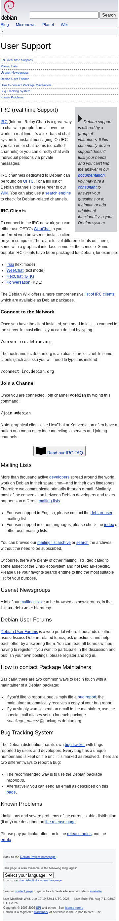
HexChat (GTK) (20, 276)
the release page (60, 822)
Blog (5, 24)
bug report (87, 697)
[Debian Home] (9, 10)
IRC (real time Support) (17, 60)
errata (6, 839)
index (109, 524)
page (11, 792)
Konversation (18, 282)
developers (59, 477)
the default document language (41, 880)
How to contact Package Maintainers (26, 85)
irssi (10, 264)
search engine (58, 193)
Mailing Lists (9, 66)
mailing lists (49, 501)
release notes (79, 834)
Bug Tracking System (15, 91)
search (82, 542)
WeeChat (15, 270)
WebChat (42, 229)
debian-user (101, 513)
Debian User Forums (15, 79)
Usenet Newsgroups (15, 72)
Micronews (25, 24)
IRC (4, 122)
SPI (38, 907)
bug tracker (75, 744)
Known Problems (12, 97)
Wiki (64, 24)
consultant (87, 187)
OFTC (28, 181)
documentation (91, 175)
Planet (48, 24)
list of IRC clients (99, 294)
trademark (41, 912)
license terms (74, 907)
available (96, 891)
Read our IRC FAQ (65, 452)
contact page (24, 891)
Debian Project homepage (38, 857)
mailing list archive (54, 542)
